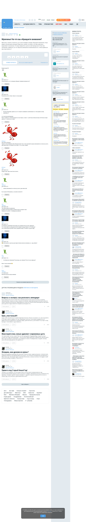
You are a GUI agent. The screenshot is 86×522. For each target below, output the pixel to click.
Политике (49, 511)
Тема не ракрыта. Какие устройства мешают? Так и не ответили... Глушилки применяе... (78, 351)
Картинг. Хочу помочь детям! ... (78, 377)
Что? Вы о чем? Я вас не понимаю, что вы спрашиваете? (77, 57)
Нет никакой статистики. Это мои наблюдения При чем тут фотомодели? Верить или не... (78, 120)
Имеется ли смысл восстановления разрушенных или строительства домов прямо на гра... (78, 326)
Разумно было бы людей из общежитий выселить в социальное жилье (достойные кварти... (78, 227)
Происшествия (48, 24)
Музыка (25, 394)
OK (43, 516)
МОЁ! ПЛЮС (59, 24)
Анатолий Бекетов (60, 63)
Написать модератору (58, 34)
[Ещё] (77, 24)
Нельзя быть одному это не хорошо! (78, 152)
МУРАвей (3, 141)
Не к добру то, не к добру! (77, 145)
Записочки (31, 393)
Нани (3, 91)
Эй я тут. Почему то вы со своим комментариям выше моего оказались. (78, 88)
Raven (3, 270)
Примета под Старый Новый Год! (14, 370)
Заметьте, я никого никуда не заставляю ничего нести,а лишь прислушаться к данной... (78, 98)
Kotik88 (58, 87)
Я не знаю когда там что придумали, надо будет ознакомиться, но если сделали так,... (78, 68)
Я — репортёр (28, 400)
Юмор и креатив (18, 400)
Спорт (38, 399)
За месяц (66, 109)
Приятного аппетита (9, 399)
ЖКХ (65, 24)
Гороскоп (55, 133)
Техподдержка (8, 400)
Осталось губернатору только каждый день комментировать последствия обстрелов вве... (78, 239)
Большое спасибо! (21, 391)
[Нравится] (4, 55)
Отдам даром (7, 396)
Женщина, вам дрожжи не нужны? (15, 352)
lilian (2, 78)
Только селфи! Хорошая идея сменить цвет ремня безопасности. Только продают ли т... (78, 109)
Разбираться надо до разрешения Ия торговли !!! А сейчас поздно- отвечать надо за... (78, 206)
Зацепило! (39, 393)
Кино (5, 394)
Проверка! (74, 136)
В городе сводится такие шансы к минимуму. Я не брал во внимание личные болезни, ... (78, 77)
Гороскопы (32, 391)
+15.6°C (43, 20)
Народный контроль (34, 394)
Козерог (76, 159)
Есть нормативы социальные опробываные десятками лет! (78, 173)
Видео (71, 24)
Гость (58, 75)
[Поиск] (81, 24)
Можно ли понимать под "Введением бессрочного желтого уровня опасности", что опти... (78, 287)
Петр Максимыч (60, 99)
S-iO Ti (76, 298)
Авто (5, 391)
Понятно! (74, 49)
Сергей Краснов (78, 373)
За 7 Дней (61, 109)
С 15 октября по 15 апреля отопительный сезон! (77, 196)
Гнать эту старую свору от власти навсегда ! (77, 262)
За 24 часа (55, 109)
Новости (17, 24)
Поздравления (17, 396)
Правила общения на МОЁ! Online (60, 32)
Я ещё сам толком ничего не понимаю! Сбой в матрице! (78, 128)
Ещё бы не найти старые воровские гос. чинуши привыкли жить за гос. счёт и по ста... (78, 313)
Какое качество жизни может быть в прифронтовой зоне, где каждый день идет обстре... (78, 273)
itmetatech (77, 347)
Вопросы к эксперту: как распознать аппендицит (21, 298)
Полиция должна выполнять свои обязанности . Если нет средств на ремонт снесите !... (78, 250)
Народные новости (29, 24)
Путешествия (20, 399)
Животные (18, 393)
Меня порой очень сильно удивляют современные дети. (23, 334)
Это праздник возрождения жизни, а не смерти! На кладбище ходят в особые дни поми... (78, 184)
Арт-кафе (11, 391)
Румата (76, 35)
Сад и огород (30, 399)
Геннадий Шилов (78, 202)
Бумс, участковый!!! (9, 316)
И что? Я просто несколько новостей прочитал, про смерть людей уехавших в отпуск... (78, 39)
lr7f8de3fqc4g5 (78, 246)
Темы (40, 24)
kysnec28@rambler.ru (79, 142)
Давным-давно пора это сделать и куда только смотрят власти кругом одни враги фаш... (78, 339)
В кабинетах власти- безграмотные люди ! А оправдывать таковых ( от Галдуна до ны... (77, 365)
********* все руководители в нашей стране (78, 301)
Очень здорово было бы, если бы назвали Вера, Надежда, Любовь (78, 163)
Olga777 (58, 51)
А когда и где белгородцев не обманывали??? (78, 217)
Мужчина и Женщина (19, 27)
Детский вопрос (8, 393)
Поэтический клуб (28, 396)
